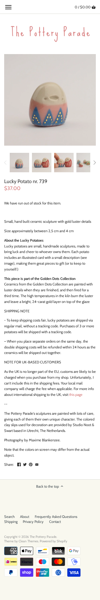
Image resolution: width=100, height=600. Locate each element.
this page (75, 394)
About (24, 516)
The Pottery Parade (43, 537)
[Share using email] (37, 464)
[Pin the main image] (30, 464)
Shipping (11, 521)
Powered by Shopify (53, 541)
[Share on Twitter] (25, 464)
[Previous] (5, 162)
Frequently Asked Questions (56, 516)
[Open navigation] (8, 7)
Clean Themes (28, 541)
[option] (19, 162)
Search (9, 516)
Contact (55, 521)
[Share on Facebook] (19, 464)
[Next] (94, 162)
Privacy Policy (33, 521)
